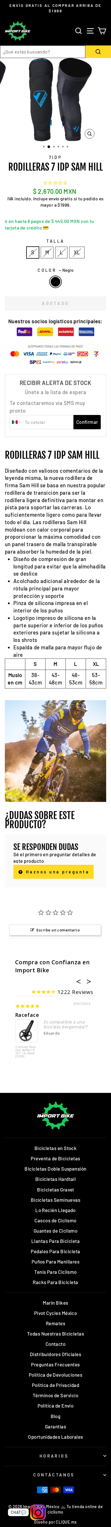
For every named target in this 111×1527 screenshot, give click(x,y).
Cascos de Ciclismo (55, 1220)
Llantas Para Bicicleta (55, 1241)
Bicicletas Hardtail (55, 1179)
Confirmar (87, 422)
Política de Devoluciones (55, 1375)
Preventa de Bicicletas (55, 1158)
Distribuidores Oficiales (55, 1354)
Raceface (27, 1014)
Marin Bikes (55, 1303)
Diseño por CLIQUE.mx (55, 1522)
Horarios (54, 1455)
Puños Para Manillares (56, 1261)
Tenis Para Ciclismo (55, 1272)
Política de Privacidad (55, 1385)
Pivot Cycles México (55, 1313)
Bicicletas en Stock (55, 1148)
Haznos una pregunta (56, 871)
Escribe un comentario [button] (58, 930)
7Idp (55, 157)
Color (55, 270)
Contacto (56, 1344)
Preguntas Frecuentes (55, 1364)
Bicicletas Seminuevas (56, 1200)
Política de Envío (56, 1405)
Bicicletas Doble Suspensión (55, 1168)
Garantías (55, 1426)
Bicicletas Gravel (55, 1189)
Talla (55, 240)
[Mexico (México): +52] (16, 422)
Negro (55, 282)
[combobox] (42, 51)
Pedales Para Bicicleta (55, 1251)
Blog (56, 1416)
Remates (55, 1323)
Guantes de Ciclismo (56, 1230)
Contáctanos (54, 1474)
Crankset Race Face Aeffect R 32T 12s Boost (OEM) (25, 1051)
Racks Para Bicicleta (55, 1282)
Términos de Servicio (55, 1395)
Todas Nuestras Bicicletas (55, 1333)
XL (77, 252)
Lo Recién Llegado (55, 1210)
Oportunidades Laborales (55, 1437)
